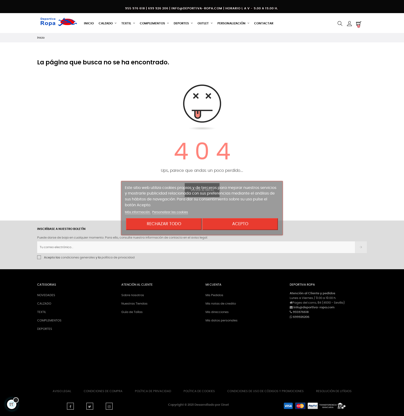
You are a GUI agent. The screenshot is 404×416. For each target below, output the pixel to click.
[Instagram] (109, 406)
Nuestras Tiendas (134, 303)
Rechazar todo (164, 224)
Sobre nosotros (132, 295)
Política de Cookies (199, 391)
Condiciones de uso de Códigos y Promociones (265, 391)
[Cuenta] (349, 23)
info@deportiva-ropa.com (314, 307)
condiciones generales (78, 257)
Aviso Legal (62, 391)
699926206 (301, 317)
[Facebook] (70, 406)
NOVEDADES (46, 295)
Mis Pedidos (214, 295)
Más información (138, 212)
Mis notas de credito (221, 303)
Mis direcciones (217, 312)
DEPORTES (44, 329)
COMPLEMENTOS (49, 320)
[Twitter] (90, 406)
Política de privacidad (153, 391)
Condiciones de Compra (103, 391)
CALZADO (44, 303)
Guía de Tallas (132, 312)
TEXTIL (41, 312)
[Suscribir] (361, 247)
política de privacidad (118, 257)
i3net (225, 404)
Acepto (240, 224)
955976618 (301, 312)
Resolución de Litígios (334, 391)
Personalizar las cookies (170, 212)
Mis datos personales (222, 320)
